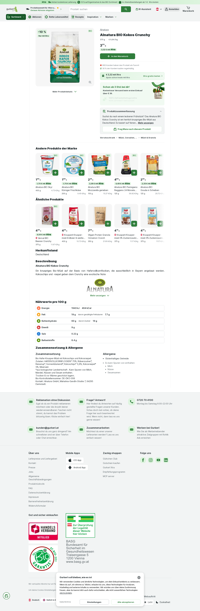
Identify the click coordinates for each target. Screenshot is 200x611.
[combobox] (95, 9)
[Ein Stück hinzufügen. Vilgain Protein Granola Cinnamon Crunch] (108, 224)
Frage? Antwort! (96, 400)
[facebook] (143, 460)
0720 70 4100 (145, 400)
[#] (80, 525)
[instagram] (151, 460)
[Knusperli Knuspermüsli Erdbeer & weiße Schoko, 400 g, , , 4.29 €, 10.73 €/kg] (74, 216)
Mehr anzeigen (146, 123)
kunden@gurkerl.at (47, 427)
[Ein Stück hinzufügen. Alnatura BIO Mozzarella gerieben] (108, 173)
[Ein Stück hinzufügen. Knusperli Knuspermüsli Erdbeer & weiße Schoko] (81, 224)
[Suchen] (126, 9)
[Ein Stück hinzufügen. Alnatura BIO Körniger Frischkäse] (81, 173)
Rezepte (79, 17)
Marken (109, 17)
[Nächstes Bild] (158, 164)
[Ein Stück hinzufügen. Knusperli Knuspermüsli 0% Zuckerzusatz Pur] (160, 224)
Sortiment (16, 17)
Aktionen (36, 17)
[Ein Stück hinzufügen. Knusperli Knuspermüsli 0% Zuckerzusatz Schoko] (134, 224)
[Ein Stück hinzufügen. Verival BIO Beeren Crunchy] (55, 224)
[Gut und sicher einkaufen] (43, 558)
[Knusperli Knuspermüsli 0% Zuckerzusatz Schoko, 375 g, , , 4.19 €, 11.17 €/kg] (126, 216)
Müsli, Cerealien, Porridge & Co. (128, 137)
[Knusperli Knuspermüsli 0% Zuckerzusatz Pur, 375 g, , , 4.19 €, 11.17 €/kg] (152, 216)
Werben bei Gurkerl (148, 427)
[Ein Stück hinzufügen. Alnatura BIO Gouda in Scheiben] (160, 173)
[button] (172, 9)
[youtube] (158, 460)
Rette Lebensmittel (58, 17)
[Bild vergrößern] (90, 82)
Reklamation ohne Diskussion (53, 400)
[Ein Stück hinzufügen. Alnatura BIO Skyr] (55, 173)
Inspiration (92, 17)
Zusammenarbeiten (98, 427)
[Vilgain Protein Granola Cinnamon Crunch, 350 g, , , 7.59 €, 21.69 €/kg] (100, 216)
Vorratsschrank (107, 137)
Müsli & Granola (148, 137)
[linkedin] (166, 460)
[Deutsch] (158, 9)
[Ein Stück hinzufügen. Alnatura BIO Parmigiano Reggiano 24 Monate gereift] (134, 173)
